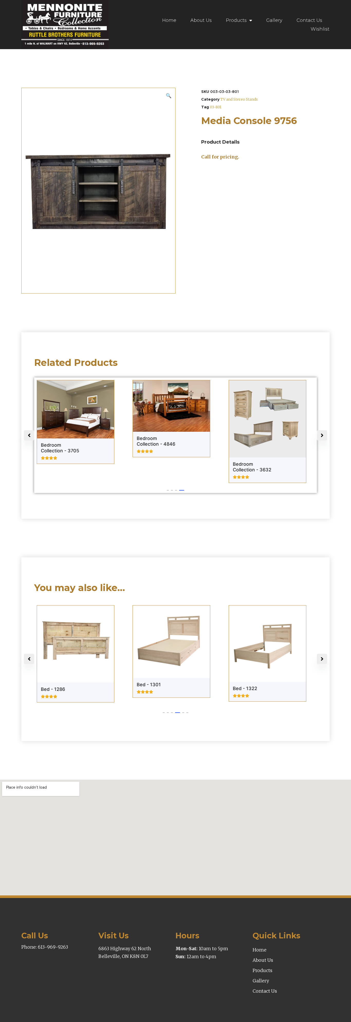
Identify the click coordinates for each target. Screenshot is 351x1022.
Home (169, 20)
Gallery (274, 20)
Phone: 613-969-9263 (44, 947)
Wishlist (320, 29)
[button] (169, 490)
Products (236, 20)
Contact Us (309, 20)
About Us (201, 20)
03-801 (215, 107)
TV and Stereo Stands (239, 99)
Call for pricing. (220, 157)
